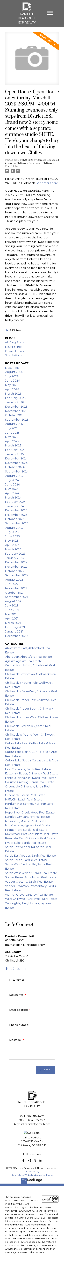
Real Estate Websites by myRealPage (32, 1175)
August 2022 (14, 579)
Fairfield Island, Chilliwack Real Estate (30, 778)
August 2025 (14, 423)
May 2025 (11, 437)
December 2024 (16, 458)
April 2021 (11, 618)
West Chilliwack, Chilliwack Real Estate (31, 899)
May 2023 (11, 540)
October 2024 (14, 467)
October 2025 (14, 415)
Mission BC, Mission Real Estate (25, 821)
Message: (15, 1039)
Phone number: (19, 1024)
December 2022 (16, 562)
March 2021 (13, 623)
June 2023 (12, 536)
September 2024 (17, 471)
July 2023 (12, 532)
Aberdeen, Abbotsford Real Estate (28, 656)
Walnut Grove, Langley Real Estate (29, 894)
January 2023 (14, 558)
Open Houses (14, 351)
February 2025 (15, 450)
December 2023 (16, 510)
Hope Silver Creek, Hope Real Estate (30, 812)
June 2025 (12, 432)
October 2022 (14, 571)
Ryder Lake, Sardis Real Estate (25, 842)
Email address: (19, 1009)
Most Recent (14, 367)
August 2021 (13, 601)
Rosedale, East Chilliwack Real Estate (30, 838)
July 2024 (12, 480)
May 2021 (11, 614)
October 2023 (14, 519)
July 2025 (11, 428)
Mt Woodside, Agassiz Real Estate (27, 825)
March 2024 (13, 497)
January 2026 (14, 402)
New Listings (13, 346)
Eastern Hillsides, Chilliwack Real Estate (31, 773)
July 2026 (11, 376)
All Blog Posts (14, 342)
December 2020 (16, 636)
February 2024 (15, 501)
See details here (47, 183)
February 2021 (15, 627)
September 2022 (17, 575)
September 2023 (17, 523)
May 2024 (11, 488)
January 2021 (14, 631)
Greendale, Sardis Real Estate (25, 795)
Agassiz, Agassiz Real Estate (23, 661)
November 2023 (16, 514)
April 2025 (12, 441)
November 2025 (16, 411)
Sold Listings (13, 355)
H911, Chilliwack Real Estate (23, 799)
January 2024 (14, 506)
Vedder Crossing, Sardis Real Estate (29, 881)
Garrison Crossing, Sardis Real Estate (29, 782)
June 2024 (12, 484)
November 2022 (16, 566)
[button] (6, 968)
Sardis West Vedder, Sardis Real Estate (31, 873)
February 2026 (15, 398)
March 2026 (13, 393)
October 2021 (14, 592)
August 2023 (14, 527)
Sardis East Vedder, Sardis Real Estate (30, 855)
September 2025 (16, 419)
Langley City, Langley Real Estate (27, 816)
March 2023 (13, 549)
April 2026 (12, 389)
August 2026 (14, 372)
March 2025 (13, 445)
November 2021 (16, 588)
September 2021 (16, 597)
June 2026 (12, 380)
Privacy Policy (31, 1171)
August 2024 (14, 476)
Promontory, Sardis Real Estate (26, 829)
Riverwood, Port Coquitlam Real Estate (31, 834)
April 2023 (12, 545)
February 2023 (15, 553)
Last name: (16, 994)
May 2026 (11, 385)
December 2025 (16, 406)
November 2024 (16, 463)
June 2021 (12, 610)
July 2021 (11, 605)
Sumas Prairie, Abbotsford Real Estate (30, 877)
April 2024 (12, 493)
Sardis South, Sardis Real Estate (26, 860)
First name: (16, 979)
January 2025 (14, 454)
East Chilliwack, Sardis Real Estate (28, 769)
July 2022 (12, 584)
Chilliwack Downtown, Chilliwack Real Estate (29, 164)
